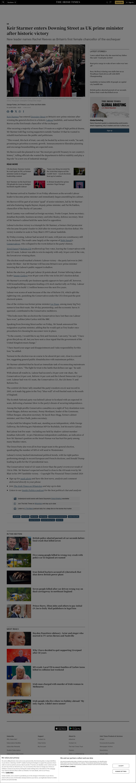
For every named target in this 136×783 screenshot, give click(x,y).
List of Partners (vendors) (67, 766)
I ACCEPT (121, 765)
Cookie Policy (9, 772)
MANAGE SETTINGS (120, 771)
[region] (68, 769)
